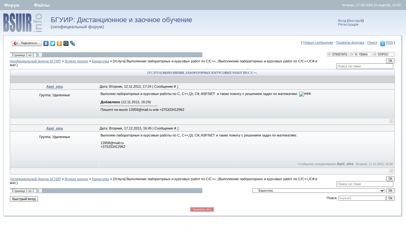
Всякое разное (76, 61)
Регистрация (348, 24)
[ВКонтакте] (46, 43)
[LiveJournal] (72, 43)
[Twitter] (52, 43)
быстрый (355, 20)
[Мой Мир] (66, 43)
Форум (11, 5)
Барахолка (100, 61)
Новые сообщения (318, 42)
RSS (389, 42)
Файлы (42, 5)
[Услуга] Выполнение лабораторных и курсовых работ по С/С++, (165, 61)
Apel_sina (54, 86)
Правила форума (350, 42)
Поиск (372, 42)
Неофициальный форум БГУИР (35, 61)
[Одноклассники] (59, 43)
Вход (342, 20)
